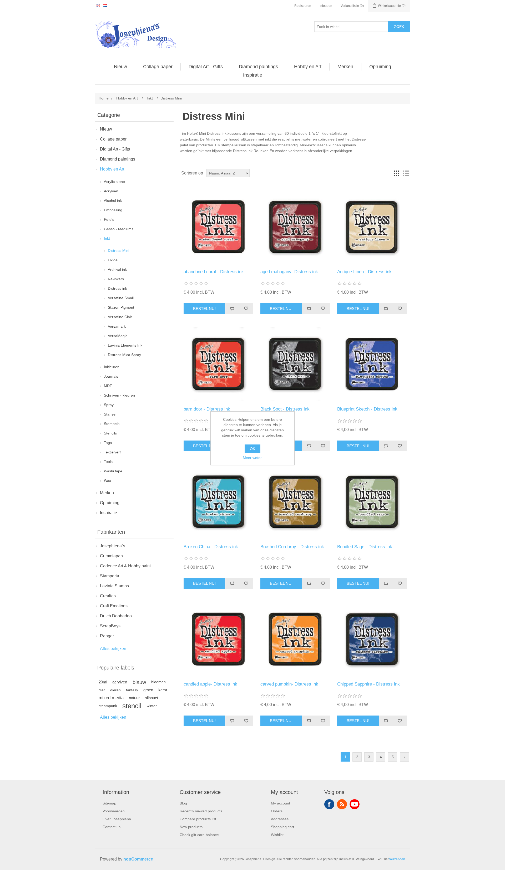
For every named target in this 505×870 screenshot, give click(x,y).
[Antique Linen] (372, 226)
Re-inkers (116, 279)
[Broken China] (218, 501)
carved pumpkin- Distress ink (289, 684)
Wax (107, 480)
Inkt (107, 238)
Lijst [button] (406, 173)
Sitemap (109, 803)
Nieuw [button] (120, 66)
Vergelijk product (232, 308)
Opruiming (109, 503)
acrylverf (119, 682)
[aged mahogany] (295, 226)
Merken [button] (345, 66)
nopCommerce (138, 859)
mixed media (111, 697)
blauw (139, 682)
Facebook (329, 804)
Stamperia (109, 576)
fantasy (132, 690)
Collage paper (113, 139)
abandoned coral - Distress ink (214, 271)
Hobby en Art (112, 169)
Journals (111, 376)
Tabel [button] (396, 173)
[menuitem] (120, 67)
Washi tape (113, 471)
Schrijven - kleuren (119, 395)
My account (280, 803)
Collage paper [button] (158, 66)
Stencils (110, 433)
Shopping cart (282, 827)
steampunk (108, 706)
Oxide (113, 260)
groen (148, 690)
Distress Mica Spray (124, 355)
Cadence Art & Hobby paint (125, 566)
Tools (108, 461)
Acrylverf (111, 191)
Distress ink (117, 288)
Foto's (109, 219)
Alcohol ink (113, 200)
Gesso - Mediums (118, 229)
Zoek (399, 26)
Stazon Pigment (121, 307)
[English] (98, 5)
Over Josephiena (117, 819)
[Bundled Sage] (372, 501)
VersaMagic (117, 336)
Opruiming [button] (380, 66)
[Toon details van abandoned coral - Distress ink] (218, 226)
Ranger (107, 636)
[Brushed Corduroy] (295, 501)
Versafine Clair (120, 317)
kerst (162, 690)
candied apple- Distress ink (210, 684)
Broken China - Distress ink (211, 546)
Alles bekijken (113, 648)
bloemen (158, 682)
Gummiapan (111, 556)
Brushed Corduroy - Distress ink (292, 546)
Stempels (111, 424)
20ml (103, 682)
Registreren (302, 6)
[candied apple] (218, 639)
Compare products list (198, 819)
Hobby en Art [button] (307, 66)
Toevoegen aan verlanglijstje (246, 308)
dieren (115, 690)
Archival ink (117, 269)
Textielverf (112, 452)
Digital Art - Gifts (115, 149)
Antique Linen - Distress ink (364, 271)
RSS (342, 804)
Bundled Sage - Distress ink (364, 546)
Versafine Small (121, 298)
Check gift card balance (199, 835)
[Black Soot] (295, 364)
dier (102, 690)
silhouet (151, 698)
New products (191, 827)
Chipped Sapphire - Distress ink (368, 684)
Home (104, 98)
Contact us (111, 827)
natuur (134, 698)
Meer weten (252, 458)
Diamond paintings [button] (258, 66)
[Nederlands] (105, 5)
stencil (132, 705)
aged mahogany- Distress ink (289, 271)
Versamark (117, 326)
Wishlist (277, 835)
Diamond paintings (117, 159)
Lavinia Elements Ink (125, 345)
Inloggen (326, 6)
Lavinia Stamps (114, 586)
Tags (108, 443)
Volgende (404, 757)
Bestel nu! (204, 308)
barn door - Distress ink (207, 409)
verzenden (397, 859)
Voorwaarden (114, 811)
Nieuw (106, 129)
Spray (109, 405)
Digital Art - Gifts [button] (206, 66)
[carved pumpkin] (295, 639)
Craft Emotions (114, 606)
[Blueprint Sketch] (372, 364)
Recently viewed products (201, 811)
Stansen (111, 414)
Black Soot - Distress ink (285, 409)
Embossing (113, 210)
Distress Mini (118, 250)
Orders (276, 811)
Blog (183, 803)
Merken (107, 493)
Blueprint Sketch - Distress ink (367, 409)
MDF (108, 386)
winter (152, 706)
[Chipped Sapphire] (372, 639)
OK (252, 449)
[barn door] (218, 364)
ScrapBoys (110, 626)
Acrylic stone (114, 181)
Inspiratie (108, 513)
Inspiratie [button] (252, 75)
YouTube (355, 804)
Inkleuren (111, 367)
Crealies (108, 596)
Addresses (280, 819)
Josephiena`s (112, 546)
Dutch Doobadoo (116, 616)
